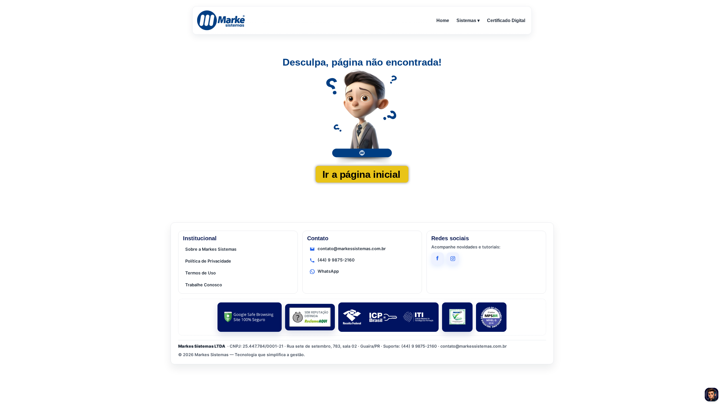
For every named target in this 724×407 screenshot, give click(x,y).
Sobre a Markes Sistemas (210, 249)
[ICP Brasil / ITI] (388, 317)
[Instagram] (453, 258)
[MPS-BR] (491, 317)
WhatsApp (328, 271)
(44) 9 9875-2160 (336, 260)
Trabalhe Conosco (203, 284)
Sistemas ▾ (468, 20)
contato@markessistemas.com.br (352, 248)
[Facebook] (437, 258)
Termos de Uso (200, 273)
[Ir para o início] (222, 20)
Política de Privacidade (208, 261)
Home (442, 20)
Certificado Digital (506, 20)
